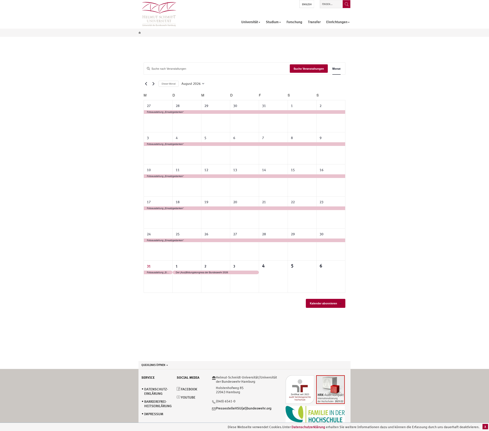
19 (206, 202)
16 (321, 170)
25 (178, 234)
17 (149, 202)
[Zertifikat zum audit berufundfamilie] (300, 389)
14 (264, 170)
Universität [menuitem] (249, 22)
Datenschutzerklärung (308, 427)
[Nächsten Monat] (153, 83)
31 (264, 106)
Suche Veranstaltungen (309, 68)
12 (206, 170)
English (307, 4)
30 (235, 106)
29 (206, 106)
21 (264, 202)
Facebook (188, 389)
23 (321, 202)
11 (178, 170)
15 (293, 170)
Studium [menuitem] (272, 22)
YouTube (187, 397)
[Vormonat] (146, 83)
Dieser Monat (169, 83)
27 (149, 106)
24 (149, 234)
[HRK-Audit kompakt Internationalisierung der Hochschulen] (330, 389)
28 (178, 106)
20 (235, 202)
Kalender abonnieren (323, 303)
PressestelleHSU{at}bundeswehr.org (243, 408)
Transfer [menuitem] (314, 22)
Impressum (153, 414)
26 (206, 234)
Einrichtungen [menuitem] (336, 22)
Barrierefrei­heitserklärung (158, 403)
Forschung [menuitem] (294, 22)
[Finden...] (346, 4)
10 (149, 170)
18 (178, 202)
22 (293, 202)
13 (235, 170)
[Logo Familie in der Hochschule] (315, 415)
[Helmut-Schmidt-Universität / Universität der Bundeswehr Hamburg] (157, 14)
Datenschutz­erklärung (156, 391)
